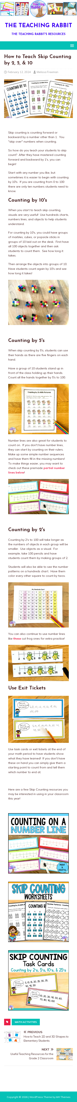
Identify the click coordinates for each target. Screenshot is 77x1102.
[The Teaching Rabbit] (38, 15)
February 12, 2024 (19, 72)
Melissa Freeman (47, 72)
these (17, 638)
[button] (71, 45)
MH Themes (63, 1097)
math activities (26, 1021)
